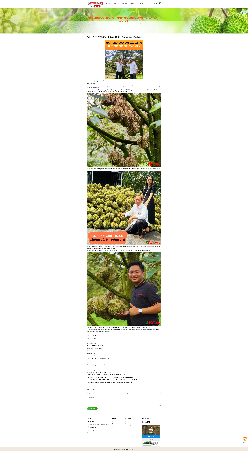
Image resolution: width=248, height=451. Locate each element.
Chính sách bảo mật (129, 421)
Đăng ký (113, 425)
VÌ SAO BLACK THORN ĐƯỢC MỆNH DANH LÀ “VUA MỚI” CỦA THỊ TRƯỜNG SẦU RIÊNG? (110, 377)
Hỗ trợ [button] (114, 418)
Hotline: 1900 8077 (93, 427)
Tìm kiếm (114, 421)
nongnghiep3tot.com (97, 365)
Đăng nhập (114, 423)
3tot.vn (90, 365)
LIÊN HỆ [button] (89, 418)
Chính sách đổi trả (128, 425)
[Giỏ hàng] (160, 4)
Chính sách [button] (128, 418)
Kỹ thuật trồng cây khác (93, 370)
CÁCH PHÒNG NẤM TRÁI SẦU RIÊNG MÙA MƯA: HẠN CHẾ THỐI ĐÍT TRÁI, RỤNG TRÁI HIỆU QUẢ (112, 379)
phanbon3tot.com (106, 365)
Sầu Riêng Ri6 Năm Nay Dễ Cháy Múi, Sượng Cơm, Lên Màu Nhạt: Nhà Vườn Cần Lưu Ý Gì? (111, 382)
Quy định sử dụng (128, 427)
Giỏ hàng (114, 427)
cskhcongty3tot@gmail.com (95, 430)
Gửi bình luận (92, 408)
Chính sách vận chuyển (129, 423)
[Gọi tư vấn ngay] (245, 438)
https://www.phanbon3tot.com (97, 348)
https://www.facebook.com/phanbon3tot (99, 350)
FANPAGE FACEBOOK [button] (146, 418)
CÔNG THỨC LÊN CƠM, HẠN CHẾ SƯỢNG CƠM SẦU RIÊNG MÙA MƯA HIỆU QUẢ (108, 375)
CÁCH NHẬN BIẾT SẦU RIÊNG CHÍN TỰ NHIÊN (99, 372)
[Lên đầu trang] (209, 448)
